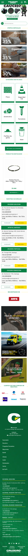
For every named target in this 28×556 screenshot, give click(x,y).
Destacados (5, 463)
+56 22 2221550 (6, 498)
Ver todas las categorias (14, 148)
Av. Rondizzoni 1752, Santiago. (9, 509)
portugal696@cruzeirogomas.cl (10, 500)
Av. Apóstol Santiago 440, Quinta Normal (14, 429)
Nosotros (5, 443)
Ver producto (13, 192)
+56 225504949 (6, 486)
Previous (3, 10)
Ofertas (4, 457)
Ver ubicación (7, 222)
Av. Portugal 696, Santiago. (8, 496)
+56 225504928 (6, 510)
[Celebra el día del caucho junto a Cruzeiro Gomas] (14, 10)
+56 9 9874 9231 (6, 526)
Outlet (4, 460)
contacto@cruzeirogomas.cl (14, 435)
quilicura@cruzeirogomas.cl (9, 488)
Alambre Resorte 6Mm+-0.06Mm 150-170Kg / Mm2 (14, 181)
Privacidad (4, 546)
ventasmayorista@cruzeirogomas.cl (11, 536)
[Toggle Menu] (2, 2)
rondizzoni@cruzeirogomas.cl (10, 512)
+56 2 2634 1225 (6, 534)
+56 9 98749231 (14, 433)
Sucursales (5, 440)
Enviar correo (21, 222)
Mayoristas (5, 449)
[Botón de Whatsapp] (21, 2)
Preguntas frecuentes (8, 446)
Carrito (4, 466)
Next (25, 10)
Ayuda (4, 452)
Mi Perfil (4, 469)
